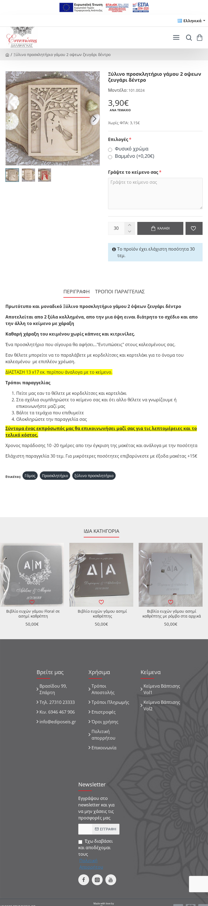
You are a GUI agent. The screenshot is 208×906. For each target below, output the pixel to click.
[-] (129, 231)
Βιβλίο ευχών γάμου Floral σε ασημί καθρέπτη (33, 614)
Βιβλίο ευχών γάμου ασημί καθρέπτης (102, 614)
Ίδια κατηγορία (101, 531)
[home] (7, 54)
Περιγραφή (76, 291)
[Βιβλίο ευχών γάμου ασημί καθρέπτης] (101, 575)
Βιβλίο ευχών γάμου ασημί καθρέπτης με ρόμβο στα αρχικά (171, 614)
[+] (129, 225)
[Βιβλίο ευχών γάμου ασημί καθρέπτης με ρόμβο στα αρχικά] (171, 575)
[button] (10, 118)
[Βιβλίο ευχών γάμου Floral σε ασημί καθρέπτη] (32, 575)
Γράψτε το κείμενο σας (133, 172)
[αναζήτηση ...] (187, 37)
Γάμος (30, 475)
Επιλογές (118, 139)
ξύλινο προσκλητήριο (93, 475)
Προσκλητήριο (55, 475)
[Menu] (176, 37)
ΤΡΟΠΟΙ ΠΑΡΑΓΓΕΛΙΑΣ (120, 291)
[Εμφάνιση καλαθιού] (200, 37)
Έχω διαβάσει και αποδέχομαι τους (95, 854)
